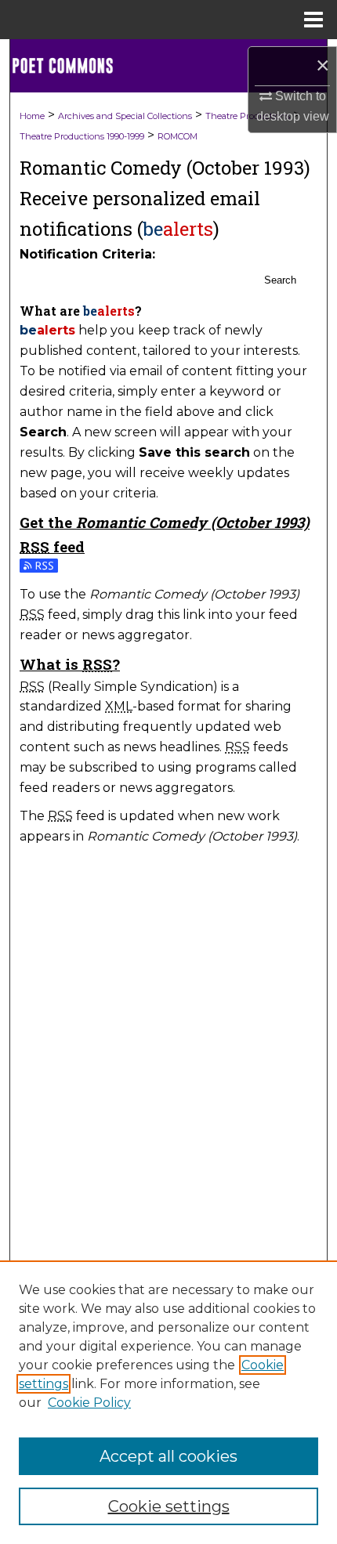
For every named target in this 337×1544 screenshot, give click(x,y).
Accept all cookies (168, 1456)
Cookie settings (169, 1506)
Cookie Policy (89, 1402)
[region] (168, 1402)
